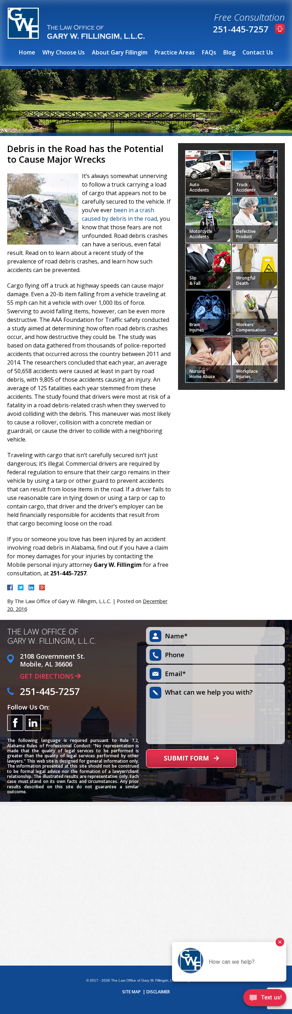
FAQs (209, 52)
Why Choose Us (63, 52)
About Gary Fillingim (119, 52)
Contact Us (258, 52)
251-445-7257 (240, 29)
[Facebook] (15, 723)
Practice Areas (175, 52)
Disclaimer (158, 992)
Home (27, 52)
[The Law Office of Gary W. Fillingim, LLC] (76, 23)
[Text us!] (265, 999)
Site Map (131, 992)
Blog (229, 52)
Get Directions (47, 676)
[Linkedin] (33, 723)
